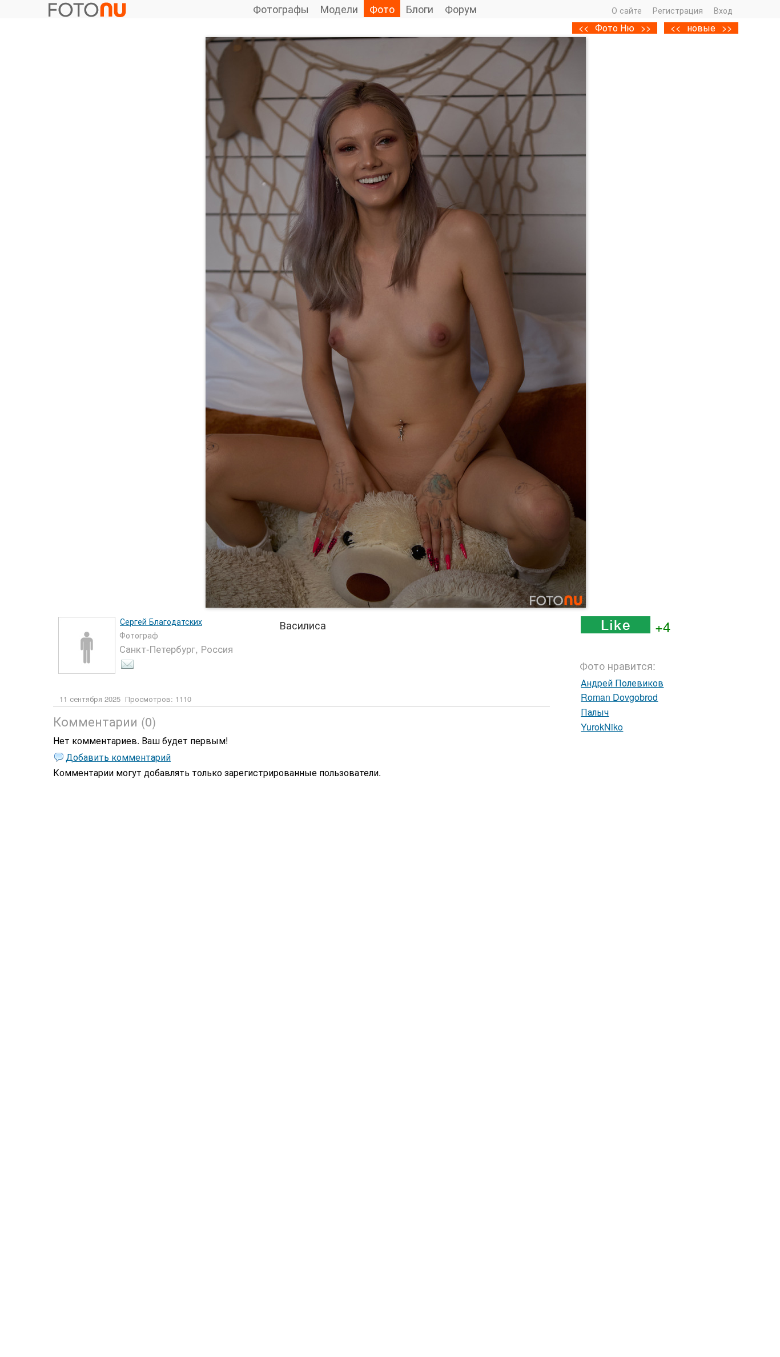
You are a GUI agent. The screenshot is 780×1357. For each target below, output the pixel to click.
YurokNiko (602, 726)
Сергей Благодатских (161, 621)
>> (727, 27)
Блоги (419, 8)
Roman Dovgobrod (619, 697)
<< (675, 27)
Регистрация (678, 10)
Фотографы (281, 8)
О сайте (627, 10)
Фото (382, 8)
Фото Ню (614, 27)
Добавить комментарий (118, 757)
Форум (461, 8)
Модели (339, 8)
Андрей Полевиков (622, 682)
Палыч (595, 711)
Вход (723, 10)
